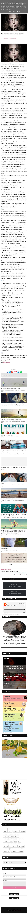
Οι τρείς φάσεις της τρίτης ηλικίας (8, 498)
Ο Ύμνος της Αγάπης (9, 683)
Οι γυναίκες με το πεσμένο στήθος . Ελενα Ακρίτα (12, 404)
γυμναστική (16, 831)
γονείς (10, 831)
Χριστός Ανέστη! (9, 703)
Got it (18, 11)
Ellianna (4, 614)
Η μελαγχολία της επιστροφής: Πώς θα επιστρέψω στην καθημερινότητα (13, 451)
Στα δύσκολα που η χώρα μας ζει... (9, 564)
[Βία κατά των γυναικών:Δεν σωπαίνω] (14, 22)
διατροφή (23, 831)
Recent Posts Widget (7, 732)
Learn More (12, 11)
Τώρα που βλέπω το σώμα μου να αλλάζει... (11, 388)
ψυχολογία (14, 38)
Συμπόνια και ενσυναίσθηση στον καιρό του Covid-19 (14, 614)
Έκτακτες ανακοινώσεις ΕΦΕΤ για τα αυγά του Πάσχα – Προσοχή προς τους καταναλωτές (14, 676)
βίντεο (5, 831)
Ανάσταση (6, 658)
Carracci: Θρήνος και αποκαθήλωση (10, 715)
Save (16, 371)
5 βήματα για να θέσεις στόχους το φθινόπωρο (11, 419)
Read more (9, 700)
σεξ (10, 846)
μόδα (15, 841)
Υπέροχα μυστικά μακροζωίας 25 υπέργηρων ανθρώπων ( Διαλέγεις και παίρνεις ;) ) (13, 515)
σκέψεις (14, 846)
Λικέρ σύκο (5, 739)
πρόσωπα (6, 846)
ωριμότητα (20, 851)
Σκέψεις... (3, 483)
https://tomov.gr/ (6, 362)
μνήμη (5, 841)
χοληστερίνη (7, 851)
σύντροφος (10, 38)
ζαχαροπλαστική (14, 836)
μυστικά (10, 841)
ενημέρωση (6, 836)
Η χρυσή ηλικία (4, 548)
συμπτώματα (21, 846)
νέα (19, 841)
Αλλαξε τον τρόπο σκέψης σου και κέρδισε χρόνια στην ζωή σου (13, 468)
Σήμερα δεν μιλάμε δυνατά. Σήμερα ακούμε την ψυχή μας (11, 724)
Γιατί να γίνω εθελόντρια (6, 435)
